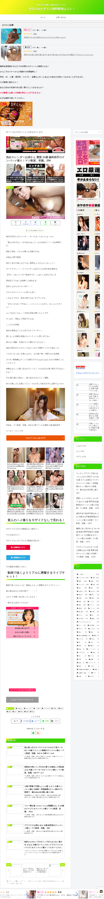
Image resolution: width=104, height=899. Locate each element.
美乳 (9, 711)
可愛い (55, 708)
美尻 (21, 711)
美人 (15, 711)
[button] (27, 894)
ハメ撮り (37, 708)
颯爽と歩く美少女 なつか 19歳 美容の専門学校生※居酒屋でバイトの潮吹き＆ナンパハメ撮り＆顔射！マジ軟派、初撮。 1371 (87, 535)
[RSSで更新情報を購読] (38, 733)
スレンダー (29, 708)
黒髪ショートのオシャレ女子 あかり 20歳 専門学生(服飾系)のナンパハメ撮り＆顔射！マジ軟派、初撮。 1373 (87, 503)
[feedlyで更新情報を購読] (33, 733)
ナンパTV (11, 708)
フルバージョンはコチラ (35, 438)
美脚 (27, 711)
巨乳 (61, 708)
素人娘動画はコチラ (18, 547)
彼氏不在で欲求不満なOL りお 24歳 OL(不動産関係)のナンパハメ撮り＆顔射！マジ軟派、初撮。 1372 (87, 518)
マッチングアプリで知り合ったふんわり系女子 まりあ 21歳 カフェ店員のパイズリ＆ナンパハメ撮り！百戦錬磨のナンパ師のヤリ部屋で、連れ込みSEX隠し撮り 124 (87, 483)
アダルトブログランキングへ (88, 373)
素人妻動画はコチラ (18, 557)
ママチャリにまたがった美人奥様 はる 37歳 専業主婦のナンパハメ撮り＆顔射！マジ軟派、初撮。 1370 (87, 552)
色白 (33, 711)
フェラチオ (47, 708)
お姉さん (20, 708)
